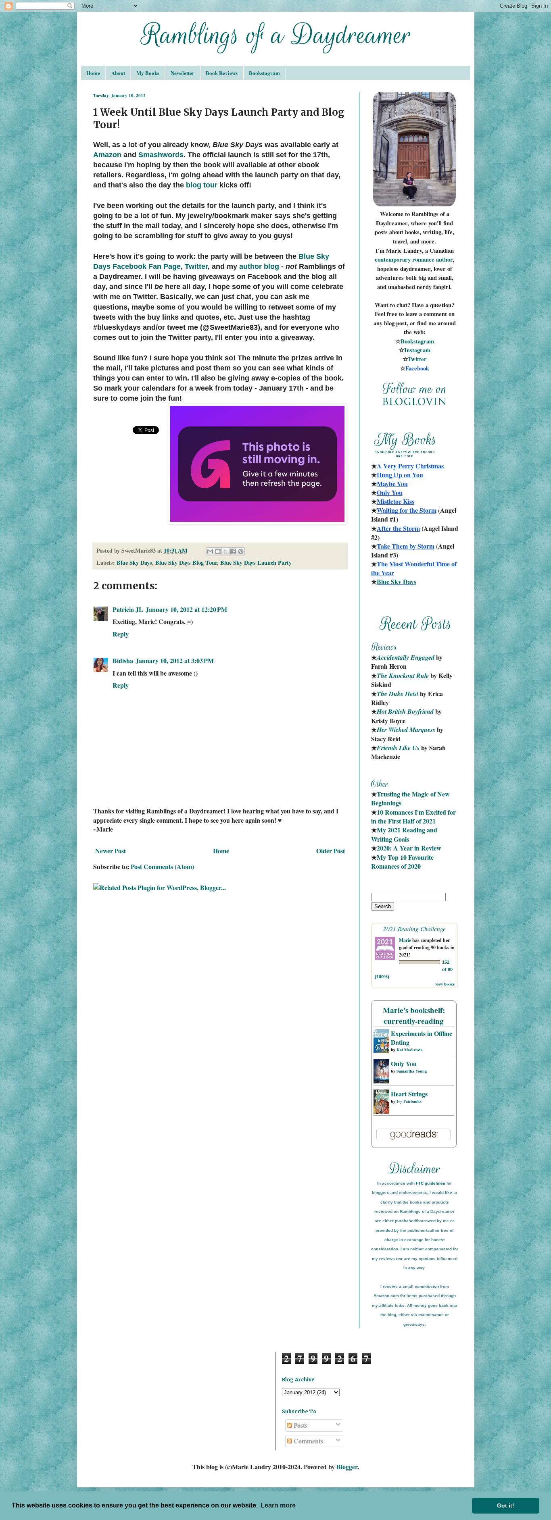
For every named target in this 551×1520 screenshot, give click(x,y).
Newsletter (182, 73)
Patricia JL (128, 609)
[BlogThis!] (218, 551)
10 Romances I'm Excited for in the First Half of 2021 (414, 816)
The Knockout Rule (403, 675)
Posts (299, 1425)
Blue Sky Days (134, 562)
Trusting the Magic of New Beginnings (411, 798)
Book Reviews (222, 73)
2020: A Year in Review (409, 848)
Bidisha (123, 660)
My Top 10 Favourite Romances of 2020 (402, 862)
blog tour (201, 185)
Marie (405, 940)
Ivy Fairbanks (409, 1101)
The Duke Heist (397, 693)
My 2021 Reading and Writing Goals (405, 834)
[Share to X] (225, 551)
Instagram (417, 350)
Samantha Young (412, 1071)
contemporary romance (405, 259)
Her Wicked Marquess (406, 729)
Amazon (107, 155)
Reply (121, 633)
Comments (307, 1440)
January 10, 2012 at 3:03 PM (175, 660)
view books (445, 984)
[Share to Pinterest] (241, 551)
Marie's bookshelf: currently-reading (414, 1015)
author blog (259, 266)
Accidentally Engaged (405, 657)
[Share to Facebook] (233, 551)
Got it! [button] (505, 1505)
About (118, 73)
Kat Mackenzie (409, 1049)
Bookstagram (264, 73)
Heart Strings (409, 1093)
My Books (147, 73)
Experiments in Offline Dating (421, 1038)
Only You (404, 1063)
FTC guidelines (430, 1183)
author (444, 259)
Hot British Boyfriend (405, 711)
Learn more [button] (278, 1505)
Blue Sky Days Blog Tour (186, 562)
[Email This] (210, 551)
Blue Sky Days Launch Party (256, 562)
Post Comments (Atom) (162, 866)
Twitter (196, 266)
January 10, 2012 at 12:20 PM (186, 609)
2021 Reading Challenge (414, 928)
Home (93, 73)
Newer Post (110, 850)
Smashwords (161, 155)
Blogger (346, 1466)
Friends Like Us (398, 747)
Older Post (330, 850)
